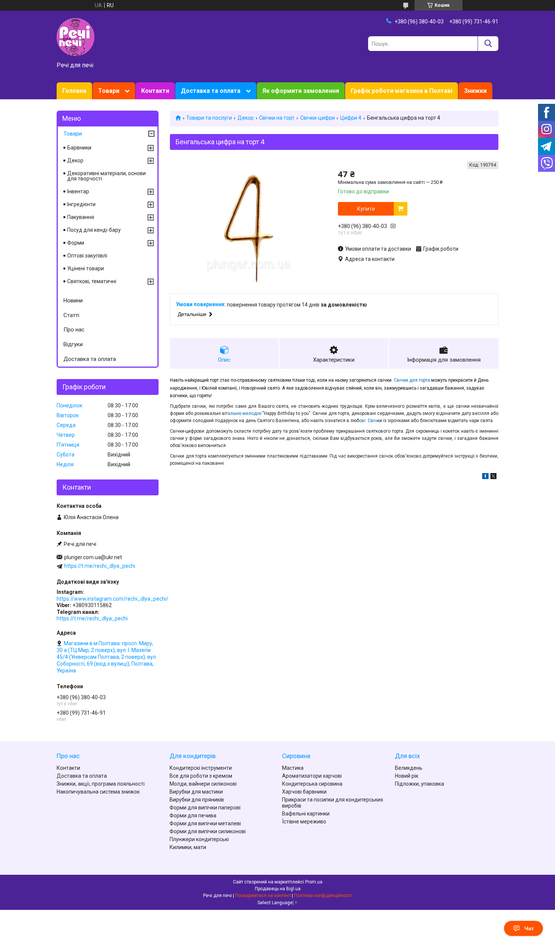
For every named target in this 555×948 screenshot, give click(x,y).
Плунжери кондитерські (199, 839)
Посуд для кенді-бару (94, 230)
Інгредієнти (81, 204)
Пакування (80, 217)
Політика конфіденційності (323, 895)
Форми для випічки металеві (205, 823)
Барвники (79, 148)
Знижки (475, 90)
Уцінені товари (85, 268)
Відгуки (73, 344)
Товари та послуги (209, 117)
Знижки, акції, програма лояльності (101, 784)
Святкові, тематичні (91, 281)
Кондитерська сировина (312, 784)
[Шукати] (488, 43)
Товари (108, 90)
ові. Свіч (368, 420)
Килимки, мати (188, 847)
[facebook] (485, 477)
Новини (73, 300)
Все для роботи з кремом (201, 776)
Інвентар (78, 191)
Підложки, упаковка (419, 784)
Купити (366, 209)
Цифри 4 (350, 117)
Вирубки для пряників (197, 800)
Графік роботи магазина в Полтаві (401, 90)
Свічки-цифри (317, 117)
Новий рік (406, 776)
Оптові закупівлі (87, 256)
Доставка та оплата (210, 90)
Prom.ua (313, 882)
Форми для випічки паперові (205, 808)
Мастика (293, 768)
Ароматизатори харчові (312, 776)
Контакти (155, 90)
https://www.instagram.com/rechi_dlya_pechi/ (112, 599)
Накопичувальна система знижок (98, 792)
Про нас (74, 329)
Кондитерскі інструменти (201, 768)
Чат (529, 928)
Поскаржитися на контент (263, 895)
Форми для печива (193, 815)
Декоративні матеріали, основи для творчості (106, 176)
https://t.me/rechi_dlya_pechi (99, 566)
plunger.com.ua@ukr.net (93, 557)
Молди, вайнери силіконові (203, 784)
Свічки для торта (412, 380)
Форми (75, 243)
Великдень (408, 768)
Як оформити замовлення (300, 90)
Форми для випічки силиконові (208, 831)
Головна (74, 90)
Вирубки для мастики (196, 792)
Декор (245, 117)
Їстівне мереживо (304, 822)
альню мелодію (245, 413)
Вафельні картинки (306, 814)
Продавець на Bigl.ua (278, 888)
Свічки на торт (276, 117)
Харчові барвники (304, 792)
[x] (493, 477)
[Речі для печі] (75, 37)
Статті (71, 315)
